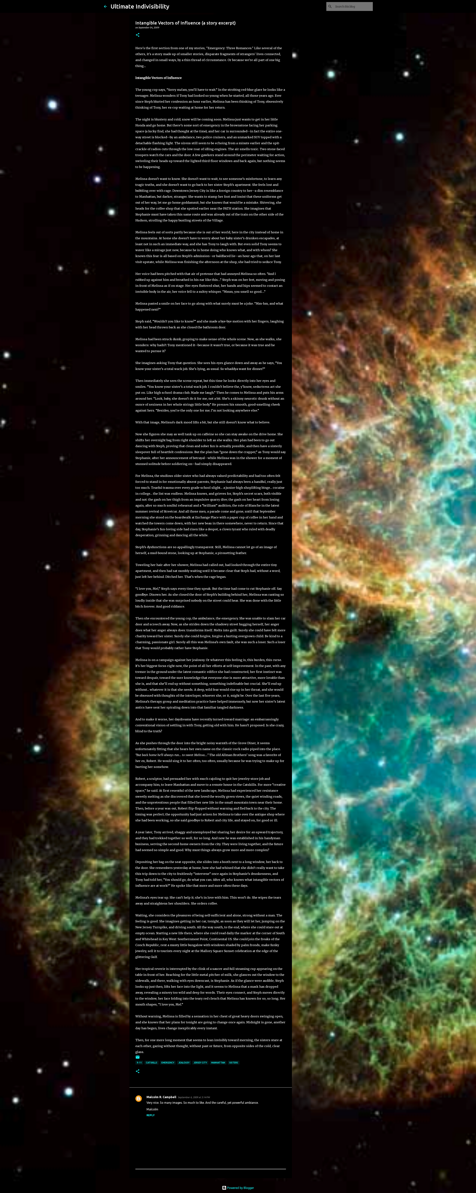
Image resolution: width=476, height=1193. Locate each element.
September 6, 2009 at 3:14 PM (194, 1097)
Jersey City (200, 1062)
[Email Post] (137, 1058)
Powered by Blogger (240, 1187)
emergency (167, 1062)
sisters (233, 1062)
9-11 (139, 1062)
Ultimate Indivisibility (140, 6)
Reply (151, 1115)
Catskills (151, 1062)
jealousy (183, 1062)
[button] (137, 35)
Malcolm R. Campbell (161, 1097)
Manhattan (218, 1062)
